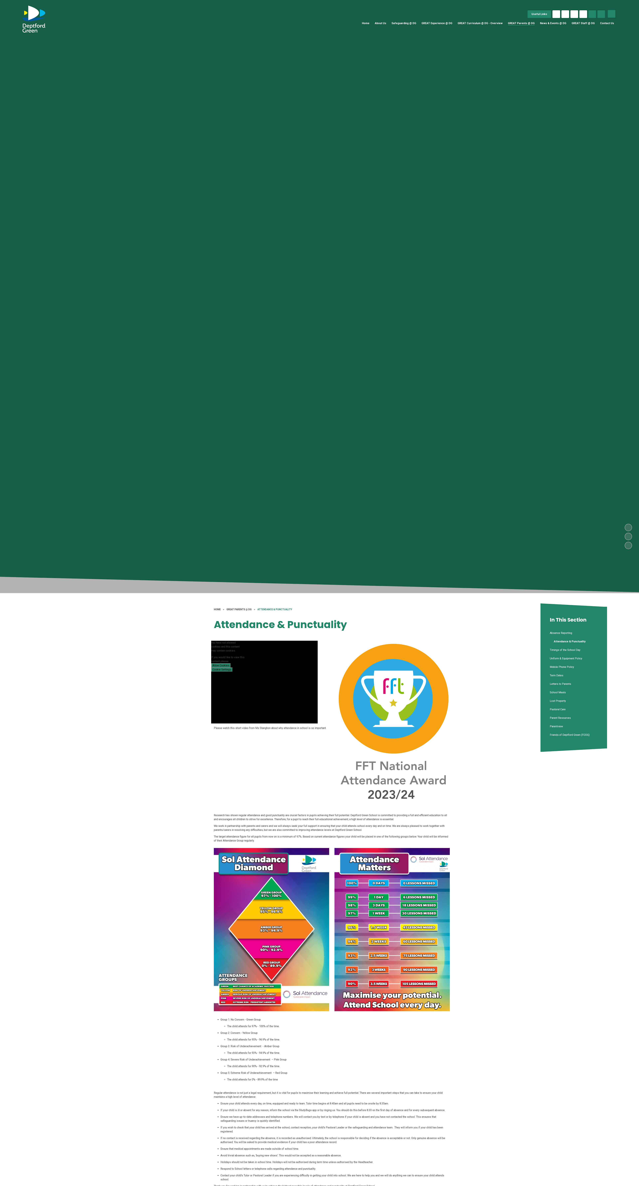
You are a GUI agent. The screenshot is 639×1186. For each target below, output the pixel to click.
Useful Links (539, 14)
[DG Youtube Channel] (583, 14)
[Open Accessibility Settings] (601, 14)
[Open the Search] (592, 14)
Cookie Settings (222, 669)
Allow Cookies (221, 665)
